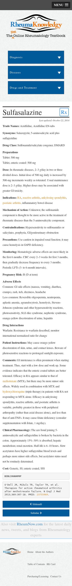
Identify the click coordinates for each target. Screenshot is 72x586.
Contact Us (55, 576)
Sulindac (35, 513)
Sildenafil (37, 504)
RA (19, 197)
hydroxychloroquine (14, 391)
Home (30, 552)
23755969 (42, 494)
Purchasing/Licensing (38, 576)
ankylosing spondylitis (53, 197)
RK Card (51, 564)
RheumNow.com (30, 523)
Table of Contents (36, 564)
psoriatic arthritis (12, 203)
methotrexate (10, 381)
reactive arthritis (31, 197)
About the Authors (44, 552)
